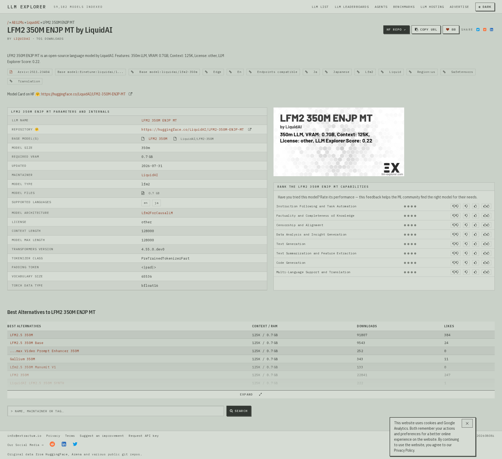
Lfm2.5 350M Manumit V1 (33, 367)
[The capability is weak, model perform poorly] (455, 206)
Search (241, 411)
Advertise (459, 7)
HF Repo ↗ (396, 29)
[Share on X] (478, 29)
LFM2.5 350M (21, 335)
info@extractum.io (24, 436)
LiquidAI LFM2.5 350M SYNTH (37, 383)
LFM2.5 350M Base (26, 343)
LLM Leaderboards (352, 7)
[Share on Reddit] (485, 29)
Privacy (53, 436)
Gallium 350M (22, 359)
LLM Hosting (432, 7)
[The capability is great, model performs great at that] (486, 206)
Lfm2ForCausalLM (157, 213)
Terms (70, 436)
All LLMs (18, 22)
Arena (77, 454)
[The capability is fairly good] (475, 206)
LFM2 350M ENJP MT (159, 120)
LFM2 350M (158, 138)
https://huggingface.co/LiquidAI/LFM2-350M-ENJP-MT (83, 94)
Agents (381, 7)
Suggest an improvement (102, 436)
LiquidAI (33, 22)
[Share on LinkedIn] (491, 29)
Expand (248, 394)
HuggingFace (56, 454)
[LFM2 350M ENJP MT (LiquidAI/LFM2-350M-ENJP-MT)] (338, 141)
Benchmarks (404, 7)
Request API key (144, 436)
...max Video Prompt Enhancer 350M (44, 351)
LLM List (320, 7)
